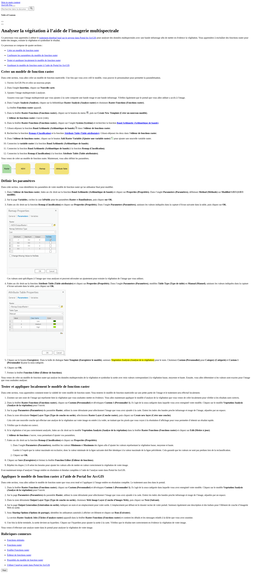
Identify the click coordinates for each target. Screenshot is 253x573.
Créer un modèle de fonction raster (23, 50)
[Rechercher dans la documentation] (31, 8)
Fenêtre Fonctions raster (18, 550)
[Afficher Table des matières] (2, 24)
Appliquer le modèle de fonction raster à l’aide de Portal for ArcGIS (38, 65)
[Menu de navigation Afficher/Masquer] (14, 5)
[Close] (2, 21)
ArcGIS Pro (7, 5)
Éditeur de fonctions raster (19, 555)
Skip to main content (10, 2)
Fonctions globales (15, 540)
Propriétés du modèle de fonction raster (25, 560)
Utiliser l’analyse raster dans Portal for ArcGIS (28, 565)
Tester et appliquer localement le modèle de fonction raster (34, 60)
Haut (4, 570)
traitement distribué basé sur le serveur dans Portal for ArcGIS (67, 38)
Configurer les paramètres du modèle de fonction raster (32, 55)
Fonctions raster (14, 545)
